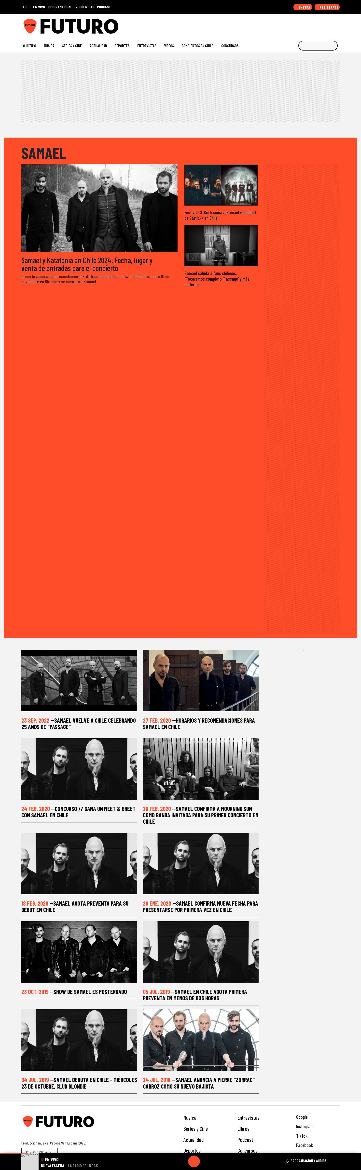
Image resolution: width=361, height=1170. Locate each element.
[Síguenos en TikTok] (298, 24)
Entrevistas (146, 45)
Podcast (245, 1139)
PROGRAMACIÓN (59, 6)
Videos (169, 45)
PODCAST (104, 6)
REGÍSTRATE (328, 7)
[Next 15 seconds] (206, 1161)
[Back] (170, 1161)
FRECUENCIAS (83, 6)
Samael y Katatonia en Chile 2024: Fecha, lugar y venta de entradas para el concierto (87, 264)
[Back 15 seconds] (182, 1161)
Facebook (304, 1145)
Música (49, 45)
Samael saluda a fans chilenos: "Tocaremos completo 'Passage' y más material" (217, 278)
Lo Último (28, 45)
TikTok (301, 1136)
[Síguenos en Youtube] (321, 24)
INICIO (25, 6)
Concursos (229, 45)
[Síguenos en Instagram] (290, 24)
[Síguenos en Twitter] (313, 24)
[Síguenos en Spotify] (329, 24)
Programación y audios (308, 1160)
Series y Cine (72, 45)
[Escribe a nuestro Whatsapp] (337, 24)
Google (301, 1117)
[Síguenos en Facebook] (306, 24)
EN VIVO (39, 6)
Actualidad (98, 45)
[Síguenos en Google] (282, 24)
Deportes (122, 45)
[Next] (217, 1161)
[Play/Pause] (194, 1161)
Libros (243, 1128)
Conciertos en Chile (197, 45)
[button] (14, 1153)
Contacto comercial (39, 1152)
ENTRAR (304, 7)
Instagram (304, 1126)
